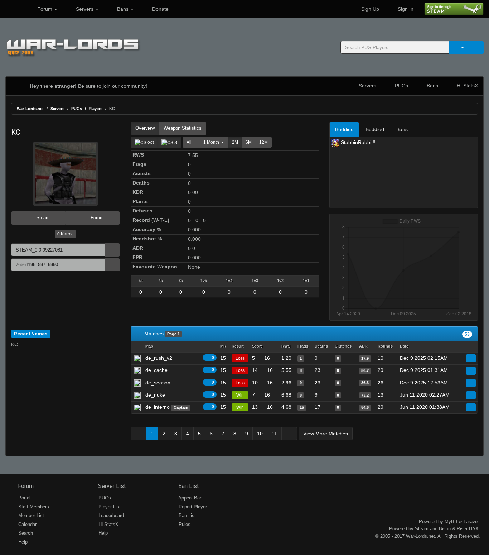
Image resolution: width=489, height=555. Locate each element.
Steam (42, 217)
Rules (183, 524)
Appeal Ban (189, 498)
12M (263, 142)
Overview (145, 128)
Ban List (188, 486)
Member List (30, 515)
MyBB (451, 521)
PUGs (400, 85)
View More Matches (325, 433)
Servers (84, 9)
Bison (445, 528)
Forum (45, 9)
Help (22, 542)
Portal (23, 498)
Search (25, 533)
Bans (123, 9)
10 (260, 433)
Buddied (374, 129)
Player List (109, 506)
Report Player (192, 506)
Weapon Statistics (183, 128)
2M (235, 142)
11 (274, 433)
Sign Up (369, 9)
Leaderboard (110, 515)
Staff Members (33, 506)
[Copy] (112, 250)
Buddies (344, 129)
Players (95, 108)
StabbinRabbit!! (357, 142)
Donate (160, 9)
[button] (211, 142)
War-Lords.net (30, 108)
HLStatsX (466, 85)
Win (240, 395)
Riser (462, 528)
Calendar (27, 524)
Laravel (471, 521)
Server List (111, 486)
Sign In (404, 9)
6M (249, 142)
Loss (240, 358)
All (189, 142)
